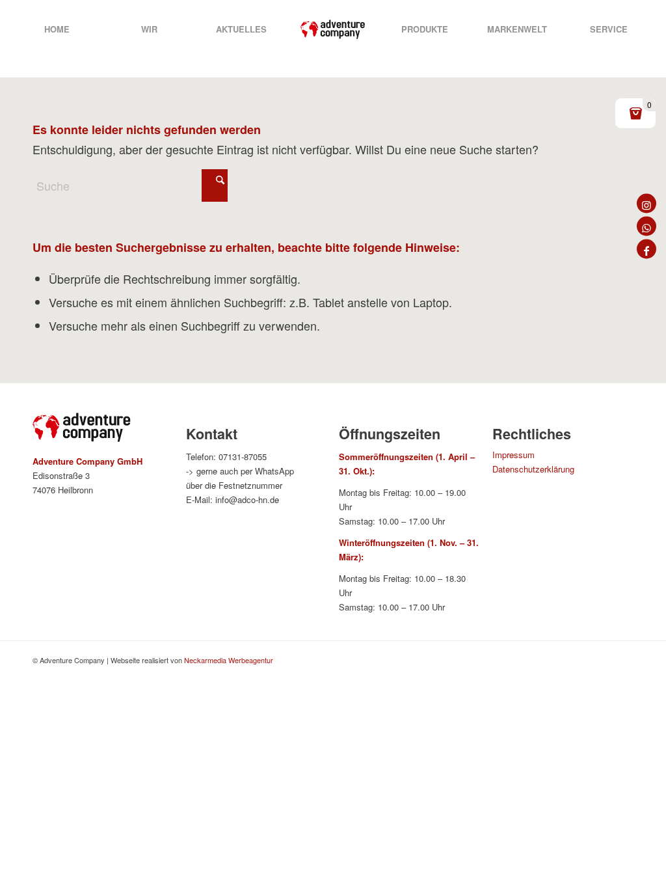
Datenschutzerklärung (533, 469)
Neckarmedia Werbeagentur (228, 660)
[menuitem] (57, 29)
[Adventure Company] (333, 29)
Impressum (513, 454)
